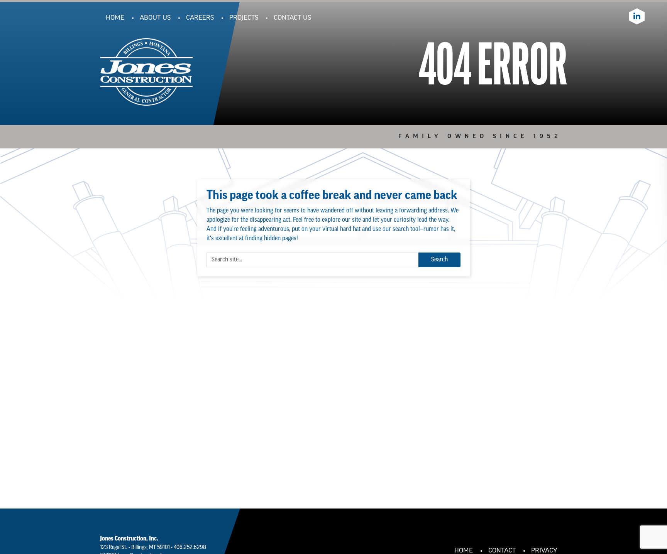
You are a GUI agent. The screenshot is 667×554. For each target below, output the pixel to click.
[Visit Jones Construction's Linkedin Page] (637, 16)
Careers (200, 18)
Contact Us (292, 18)
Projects (243, 18)
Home (115, 18)
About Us (155, 18)
